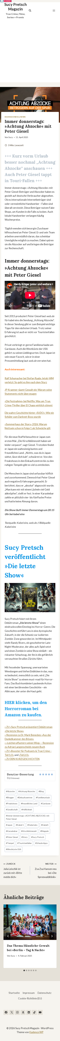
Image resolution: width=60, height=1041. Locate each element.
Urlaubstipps (41, 843)
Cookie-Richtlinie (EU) (30, 998)
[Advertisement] (30, 50)
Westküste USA (13, 849)
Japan (9, 825)
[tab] (24, 970)
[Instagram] (17, 1012)
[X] (11, 1012)
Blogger (10, 797)
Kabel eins (32, 825)
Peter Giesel (12, 837)
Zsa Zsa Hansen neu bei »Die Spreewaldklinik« (46, 870)
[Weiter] (52, 936)
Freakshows (11, 803)
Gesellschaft (12, 809)
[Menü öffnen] (54, 10)
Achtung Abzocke (26, 791)
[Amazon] (23, 1012)
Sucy (10, 137)
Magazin (44, 831)
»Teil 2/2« (24, 754)
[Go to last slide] (8, 936)
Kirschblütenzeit (29, 831)
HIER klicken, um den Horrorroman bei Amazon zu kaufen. (26, 708)
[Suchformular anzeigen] (30, 10)
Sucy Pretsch (37, 837)
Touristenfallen (24, 843)
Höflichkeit (26, 809)
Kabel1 (44, 825)
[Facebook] (5, 1012)
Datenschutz (44, 992)
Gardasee (45, 803)
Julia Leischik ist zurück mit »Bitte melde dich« (12, 870)
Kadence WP (36, 1032)
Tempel (10, 843)
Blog (41, 791)
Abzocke (10, 791)
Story (24, 837)
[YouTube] (40, 1012)
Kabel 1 (20, 825)
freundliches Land (29, 803)
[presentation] (30, 922)
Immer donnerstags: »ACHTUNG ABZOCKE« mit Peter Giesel (27, 817)
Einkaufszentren (24, 797)
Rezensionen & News (15, 117)
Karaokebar (11, 831)
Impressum (29, 992)
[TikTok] (34, 1012)
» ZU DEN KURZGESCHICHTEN (22, 758)
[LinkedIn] (28, 1012)
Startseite (14, 992)
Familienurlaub (43, 797)
